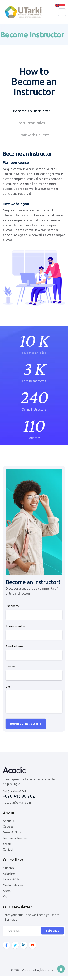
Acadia (26, 970)
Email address (15, 646)
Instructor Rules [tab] (31, 123)
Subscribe (52, 930)
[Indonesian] (62, 5)
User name (13, 605)
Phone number (15, 626)
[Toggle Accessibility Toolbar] (61, 969)
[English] (57, 5)
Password (12, 666)
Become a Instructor (24, 723)
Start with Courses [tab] (34, 135)
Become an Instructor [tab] (31, 111)
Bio (8, 686)
